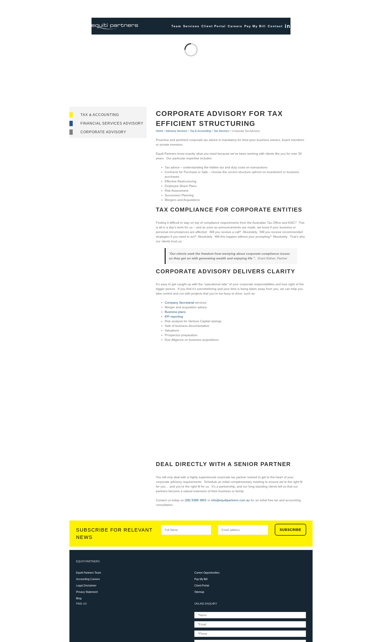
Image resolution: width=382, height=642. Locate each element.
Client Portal (201, 585)
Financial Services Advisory (111, 123)
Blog (79, 598)
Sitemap (199, 592)
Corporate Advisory (103, 132)
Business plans (175, 312)
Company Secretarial (179, 302)
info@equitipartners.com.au (230, 500)
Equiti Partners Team (88, 572)
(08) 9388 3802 (195, 500)
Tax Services (221, 131)
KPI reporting (174, 316)
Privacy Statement (87, 592)
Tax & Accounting (99, 115)
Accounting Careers (88, 579)
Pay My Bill (201, 579)
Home (159, 131)
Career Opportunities (207, 572)
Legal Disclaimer (86, 585)
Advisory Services (176, 131)
